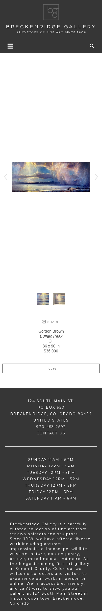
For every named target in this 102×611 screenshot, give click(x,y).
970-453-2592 (51, 427)
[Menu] (10, 46)
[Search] (92, 46)
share (52, 322)
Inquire (51, 368)
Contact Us (51, 433)
